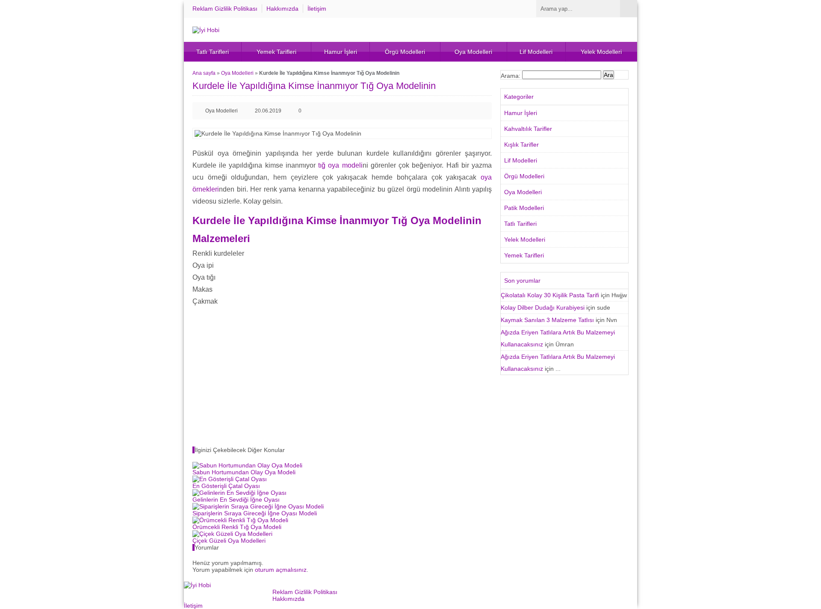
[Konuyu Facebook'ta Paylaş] (455, 110)
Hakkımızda (282, 8)
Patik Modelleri (524, 207)
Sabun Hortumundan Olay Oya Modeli (243, 472)
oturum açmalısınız (281, 569)
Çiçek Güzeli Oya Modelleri (229, 540)
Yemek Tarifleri (276, 51)
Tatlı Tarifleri (212, 51)
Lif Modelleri (536, 51)
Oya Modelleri (473, 51)
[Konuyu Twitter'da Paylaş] (469, 110)
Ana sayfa (204, 73)
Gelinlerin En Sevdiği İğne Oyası (236, 499)
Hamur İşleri (340, 51)
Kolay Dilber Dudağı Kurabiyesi (543, 307)
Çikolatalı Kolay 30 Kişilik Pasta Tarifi (550, 295)
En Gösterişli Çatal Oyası (226, 485)
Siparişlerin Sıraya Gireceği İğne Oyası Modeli (254, 513)
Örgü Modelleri (405, 51)
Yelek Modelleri (601, 51)
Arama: (510, 75)
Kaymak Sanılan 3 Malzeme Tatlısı (547, 319)
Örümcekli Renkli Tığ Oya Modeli (236, 526)
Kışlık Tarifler (521, 144)
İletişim (316, 8)
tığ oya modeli (340, 165)
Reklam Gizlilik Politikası (224, 8)
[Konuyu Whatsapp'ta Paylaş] (483, 110)
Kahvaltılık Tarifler (528, 128)
